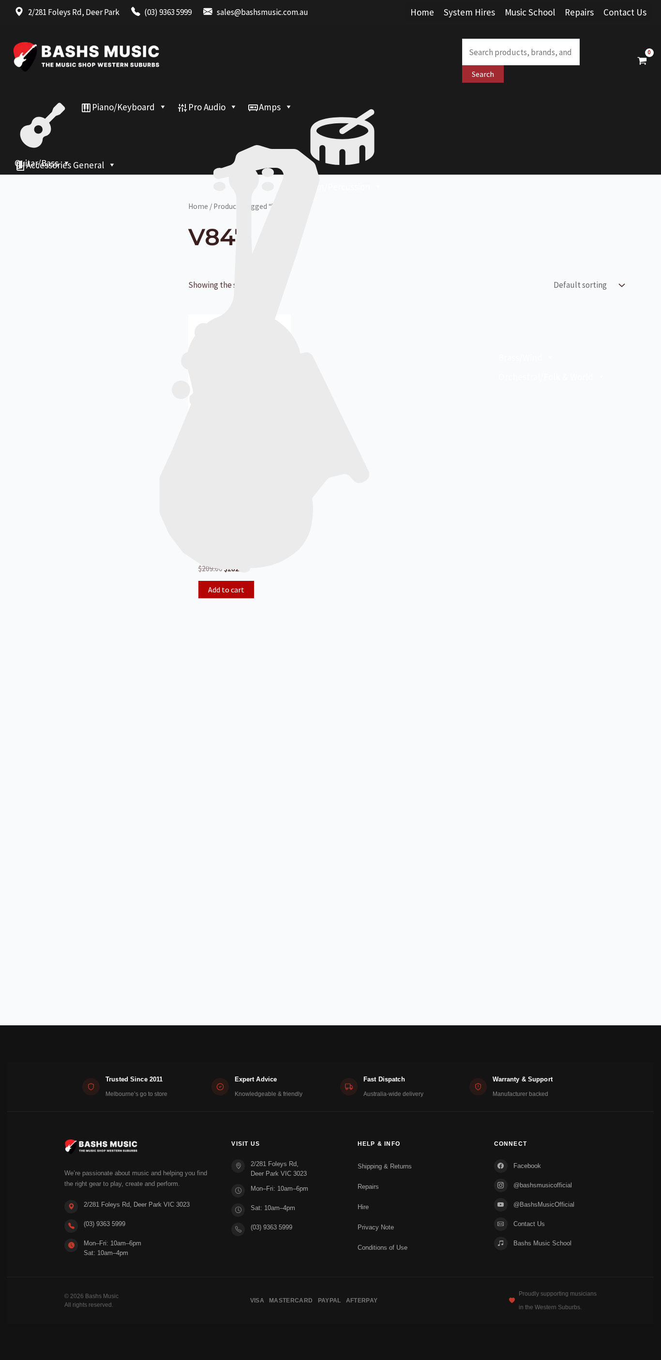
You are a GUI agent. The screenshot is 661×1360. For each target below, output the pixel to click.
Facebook (527, 1165)
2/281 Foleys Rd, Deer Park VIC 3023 (137, 1204)
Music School (530, 12)
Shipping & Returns (385, 1166)
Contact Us (624, 12)
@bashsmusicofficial (542, 1185)
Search (483, 74)
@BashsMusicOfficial (543, 1204)
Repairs (579, 12)
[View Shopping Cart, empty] (642, 60)
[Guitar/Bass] (42, 107)
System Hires (469, 12)
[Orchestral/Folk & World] (310, 145)
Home (422, 12)
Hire (363, 1207)
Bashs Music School (542, 1243)
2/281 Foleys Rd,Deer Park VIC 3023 (279, 1168)
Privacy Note (376, 1227)
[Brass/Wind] (284, 126)
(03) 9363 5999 (104, 1223)
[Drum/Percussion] (342, 107)
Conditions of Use (382, 1247)
